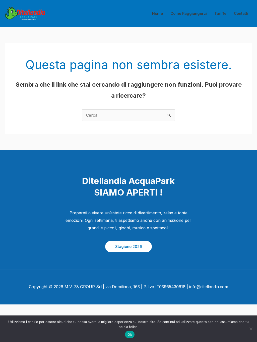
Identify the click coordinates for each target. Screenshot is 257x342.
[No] (250, 328)
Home (157, 13)
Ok (129, 334)
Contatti (241, 13)
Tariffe (220, 13)
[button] (128, 246)
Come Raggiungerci (188, 13)
